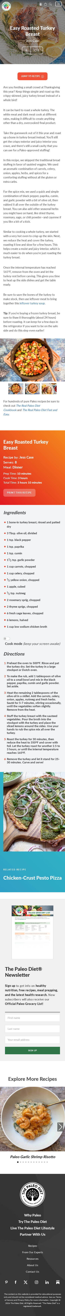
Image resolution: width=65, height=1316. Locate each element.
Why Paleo (32, 1215)
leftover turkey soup (32, 303)
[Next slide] (63, 359)
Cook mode (32, 644)
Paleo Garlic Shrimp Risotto (32, 1156)
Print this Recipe (19, 492)
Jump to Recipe (31, 76)
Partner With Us (32, 1234)
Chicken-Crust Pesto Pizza (32, 878)
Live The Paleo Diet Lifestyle (32, 1228)
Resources (32, 1258)
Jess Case (32, 41)
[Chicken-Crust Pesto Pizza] (32, 811)
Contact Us (32, 1271)
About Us (32, 1265)
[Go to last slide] (1, 359)
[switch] (6, 638)
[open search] (50, 4)
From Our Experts (32, 1252)
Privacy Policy (24, 1300)
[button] (58, 4)
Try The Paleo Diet (32, 1221)
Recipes (32, 1245)
